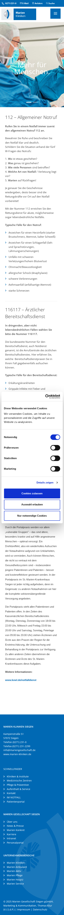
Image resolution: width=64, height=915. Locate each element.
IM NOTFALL (14, 797)
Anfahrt (38, 3)
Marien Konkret (16, 830)
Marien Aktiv (14, 871)
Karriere (11, 834)
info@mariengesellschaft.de (19, 750)
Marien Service (15, 883)
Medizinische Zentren (19, 780)
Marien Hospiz (15, 879)
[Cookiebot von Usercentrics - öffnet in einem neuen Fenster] (45, 396)
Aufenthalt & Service (18, 789)
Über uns (12, 821)
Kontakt (11, 793)
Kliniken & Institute (18, 776)
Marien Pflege (15, 875)
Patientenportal (16, 801)
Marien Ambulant (17, 867)
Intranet (11, 838)
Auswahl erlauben (32, 504)
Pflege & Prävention (18, 784)
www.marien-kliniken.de (17, 754)
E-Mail (25, 3)
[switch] (55, 447)
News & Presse (15, 825)
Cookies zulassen (32, 493)
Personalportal (15, 842)
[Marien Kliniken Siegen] (18, 14)
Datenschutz (40, 909)
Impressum (23, 909)
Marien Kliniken (16, 862)
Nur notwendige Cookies (32, 515)
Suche (51, 3)
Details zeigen (45, 482)
